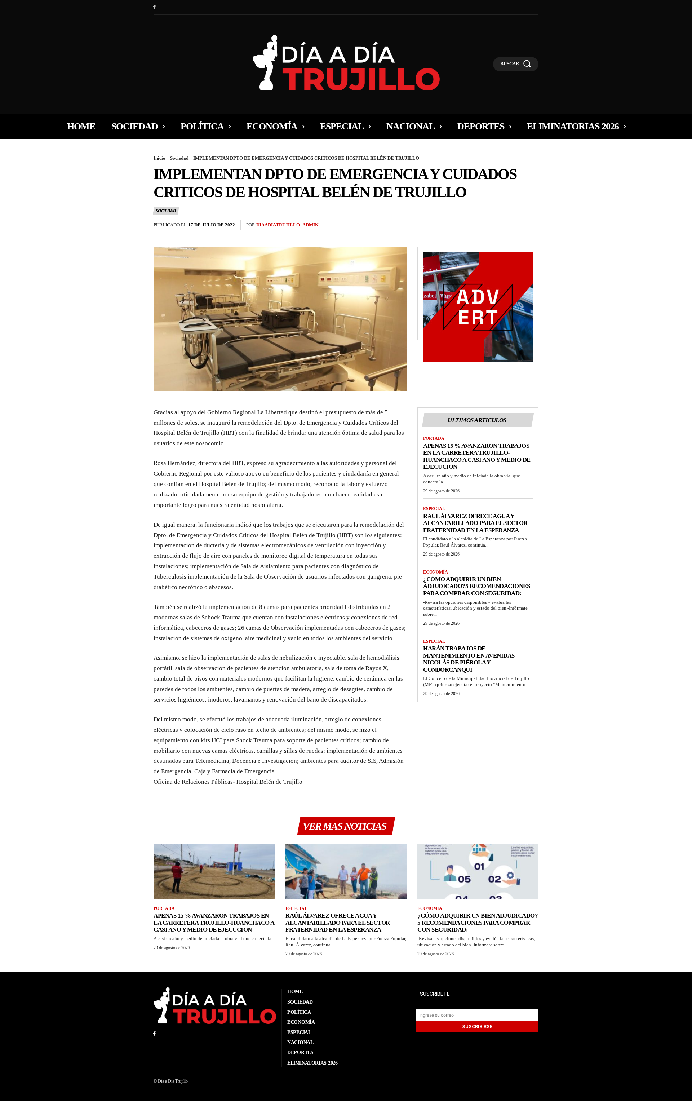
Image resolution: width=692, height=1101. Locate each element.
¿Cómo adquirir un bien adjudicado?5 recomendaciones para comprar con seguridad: (476, 586)
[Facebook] (154, 7)
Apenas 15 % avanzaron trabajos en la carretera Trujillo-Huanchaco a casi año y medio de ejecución (477, 456)
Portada (433, 438)
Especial (434, 508)
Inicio (159, 158)
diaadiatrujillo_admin (287, 224)
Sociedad (179, 158)
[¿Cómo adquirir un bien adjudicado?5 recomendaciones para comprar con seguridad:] (477, 871)
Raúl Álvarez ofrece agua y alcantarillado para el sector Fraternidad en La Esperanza (475, 523)
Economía (435, 572)
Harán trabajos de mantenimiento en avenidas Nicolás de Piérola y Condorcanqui (469, 659)
